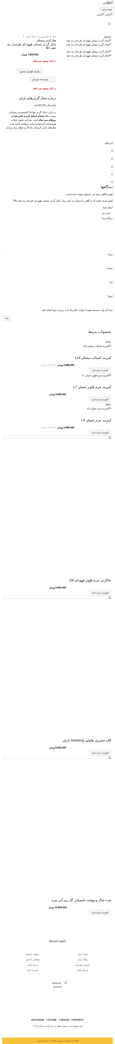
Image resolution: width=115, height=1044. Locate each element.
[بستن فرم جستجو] (109, 5)
